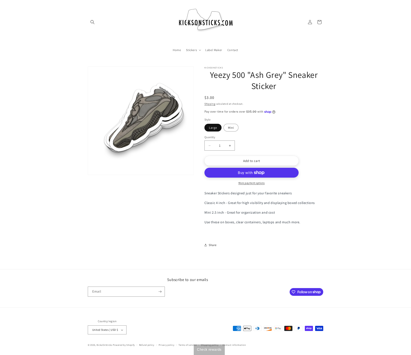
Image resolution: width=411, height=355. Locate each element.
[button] (92, 22)
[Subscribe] (160, 292)
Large (213, 128)
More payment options (251, 182)
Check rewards (209, 349)
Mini (231, 128)
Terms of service (188, 344)
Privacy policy (166, 344)
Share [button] (213, 245)
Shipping (209, 103)
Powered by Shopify (124, 344)
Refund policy (146, 344)
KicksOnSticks (104, 344)
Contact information (234, 344)
